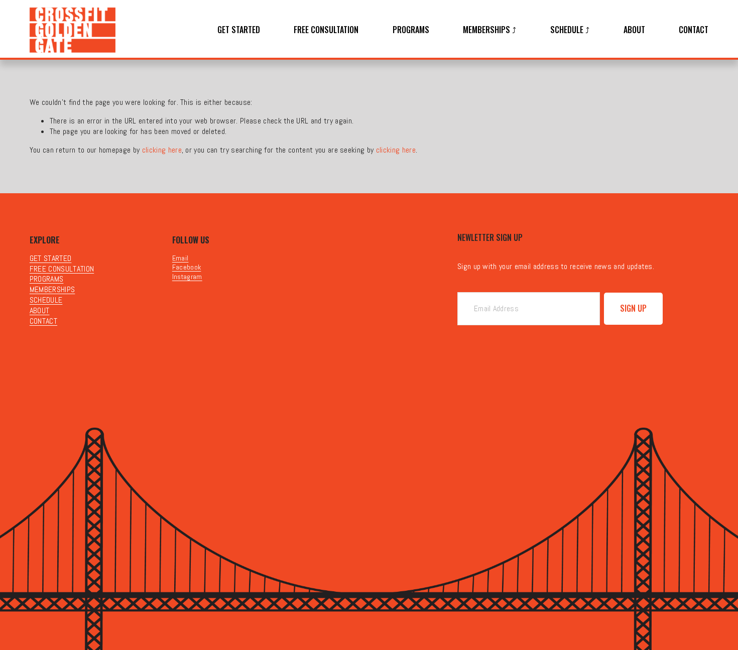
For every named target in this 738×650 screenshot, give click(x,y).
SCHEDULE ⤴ (569, 30)
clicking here (162, 150)
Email (180, 258)
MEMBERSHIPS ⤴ (489, 30)
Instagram (187, 276)
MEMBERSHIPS (52, 290)
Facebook (186, 267)
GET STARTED (238, 30)
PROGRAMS (411, 30)
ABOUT (634, 30)
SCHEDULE (46, 300)
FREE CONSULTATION (326, 30)
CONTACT (693, 30)
